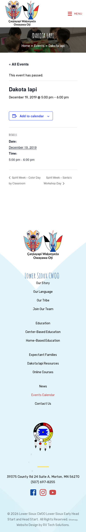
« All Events (19, 64)
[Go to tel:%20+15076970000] (43, 476)
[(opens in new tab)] (43, 437)
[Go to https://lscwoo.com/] (42, 275)
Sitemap (73, 519)
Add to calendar (32, 116)
